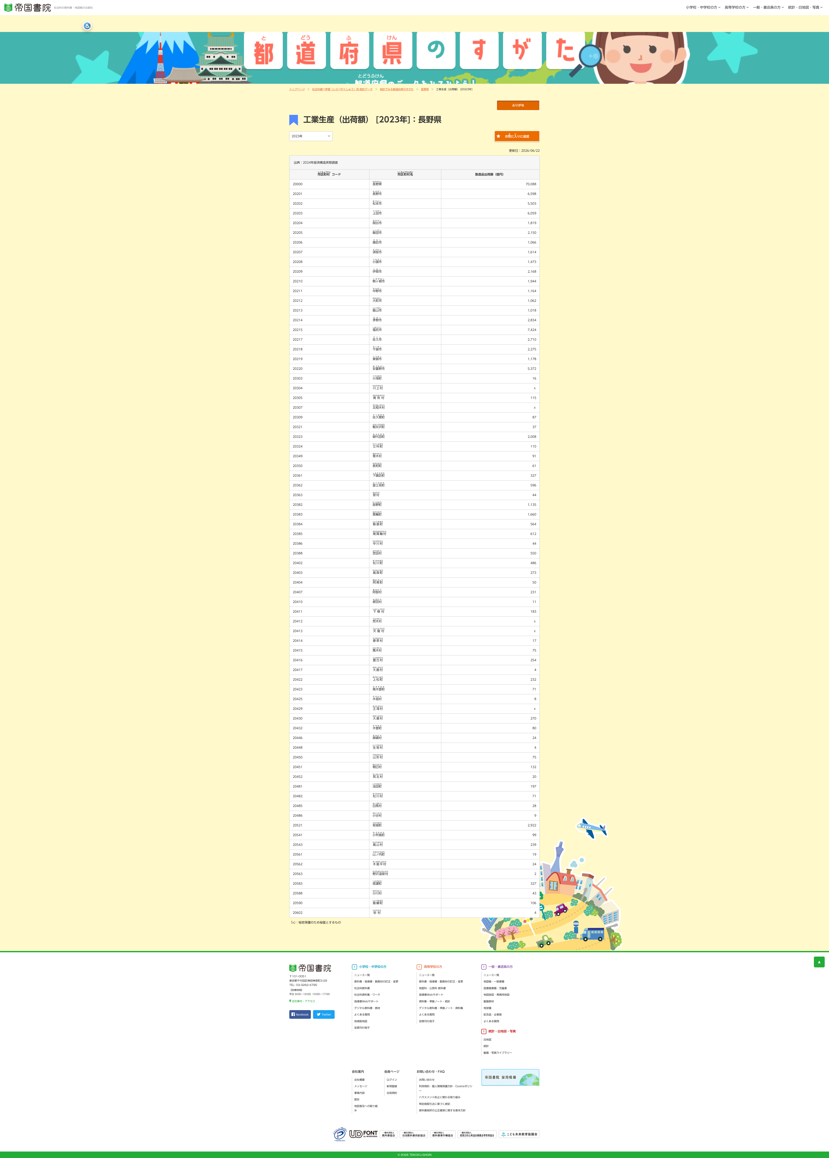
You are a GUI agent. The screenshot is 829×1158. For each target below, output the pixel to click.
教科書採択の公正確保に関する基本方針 (442, 1110)
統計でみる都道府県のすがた (397, 89)
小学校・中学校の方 (701, 7)
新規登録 (392, 1086)
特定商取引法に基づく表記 (434, 1104)
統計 (486, 1046)
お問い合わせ (427, 1079)
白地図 (487, 1039)
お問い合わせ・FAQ (431, 1071)
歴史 (356, 1099)
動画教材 (489, 1001)
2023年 (297, 136)
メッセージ (360, 1086)
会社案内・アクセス (303, 1001)
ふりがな (518, 105)
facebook (302, 1014)
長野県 (425, 89)
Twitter (326, 1014)
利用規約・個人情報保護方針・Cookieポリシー (445, 1088)
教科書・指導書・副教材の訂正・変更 (376, 981)
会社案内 (358, 1071)
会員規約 (392, 1093)
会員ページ (391, 1071)
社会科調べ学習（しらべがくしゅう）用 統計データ (342, 89)
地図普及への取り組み (366, 1108)
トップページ (297, 89)
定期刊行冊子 (362, 1027)
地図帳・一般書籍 (494, 981)
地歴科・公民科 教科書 (432, 988)
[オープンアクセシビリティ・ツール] (87, 26)
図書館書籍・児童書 (495, 988)
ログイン (392, 1079)
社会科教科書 (362, 988)
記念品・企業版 (493, 1014)
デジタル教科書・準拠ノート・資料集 (441, 1008)
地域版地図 (360, 1021)
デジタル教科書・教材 (367, 1008)
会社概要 (359, 1079)
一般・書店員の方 (767, 7)
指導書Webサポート (366, 1001)
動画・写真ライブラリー (498, 1052)
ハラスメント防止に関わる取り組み (439, 1097)
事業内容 (359, 1093)
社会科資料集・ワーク (367, 994)
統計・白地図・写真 (803, 7)
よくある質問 (362, 1014)
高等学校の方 (735, 7)
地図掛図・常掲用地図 (496, 994)
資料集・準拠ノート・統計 (434, 1001)
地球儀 (487, 1008)
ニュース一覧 (362, 975)
